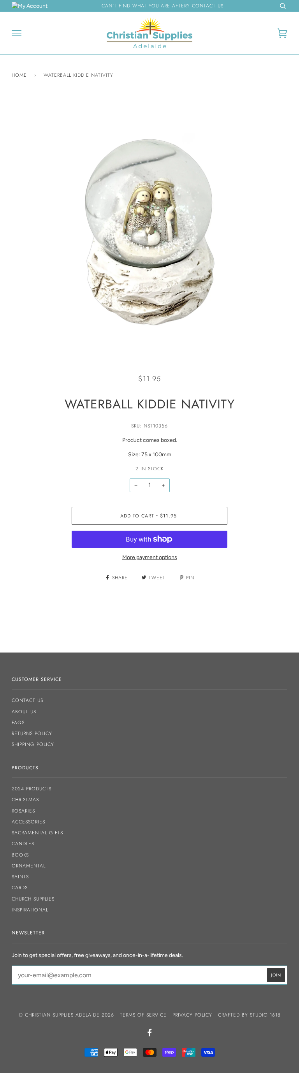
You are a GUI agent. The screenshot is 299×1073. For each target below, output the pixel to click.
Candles (23, 843)
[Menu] (16, 33)
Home (19, 75)
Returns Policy (32, 733)
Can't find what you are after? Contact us (162, 5)
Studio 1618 (265, 1014)
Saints (20, 876)
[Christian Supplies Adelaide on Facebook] (150, 1034)
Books (20, 854)
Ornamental (29, 865)
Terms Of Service (143, 1014)
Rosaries (23, 810)
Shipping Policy (33, 744)
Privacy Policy (192, 1014)
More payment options (149, 557)
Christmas (25, 799)
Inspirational (30, 909)
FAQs (18, 722)
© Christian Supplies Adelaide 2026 (66, 1014)
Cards (20, 887)
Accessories (28, 821)
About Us (24, 711)
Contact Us (27, 700)
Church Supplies (33, 898)
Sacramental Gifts (37, 832)
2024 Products (31, 788)
